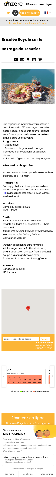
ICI (4, 193)
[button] (8, 13)
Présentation (22, 58)
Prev (5, 86)
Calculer (45, 339)
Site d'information (29, 12)
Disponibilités (34, 58)
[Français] (48, 13)
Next (50, 86)
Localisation (28, 58)
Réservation (40, 58)
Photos (16, 58)
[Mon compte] (15, 13)
